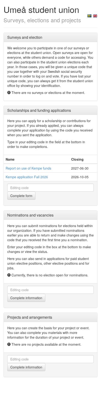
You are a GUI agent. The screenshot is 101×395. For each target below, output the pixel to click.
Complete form (21, 195)
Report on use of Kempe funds (28, 168)
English (95, 16)
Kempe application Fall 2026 (27, 176)
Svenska (89, 16)
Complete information (26, 297)
